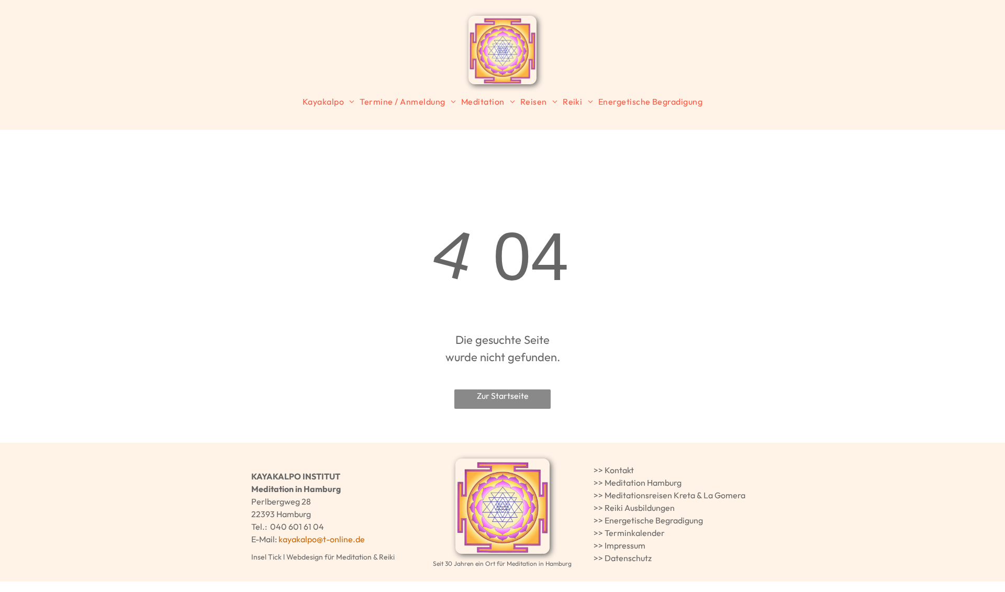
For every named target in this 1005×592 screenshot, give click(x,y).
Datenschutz (628, 558)
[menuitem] (329, 101)
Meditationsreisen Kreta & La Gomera (675, 495)
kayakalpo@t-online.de (321, 539)
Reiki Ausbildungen (640, 507)
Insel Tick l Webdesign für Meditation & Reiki (323, 557)
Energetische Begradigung (654, 520)
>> (598, 470)
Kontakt (619, 470)
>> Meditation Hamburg (638, 482)
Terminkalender (635, 533)
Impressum (625, 545)
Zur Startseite (503, 395)
